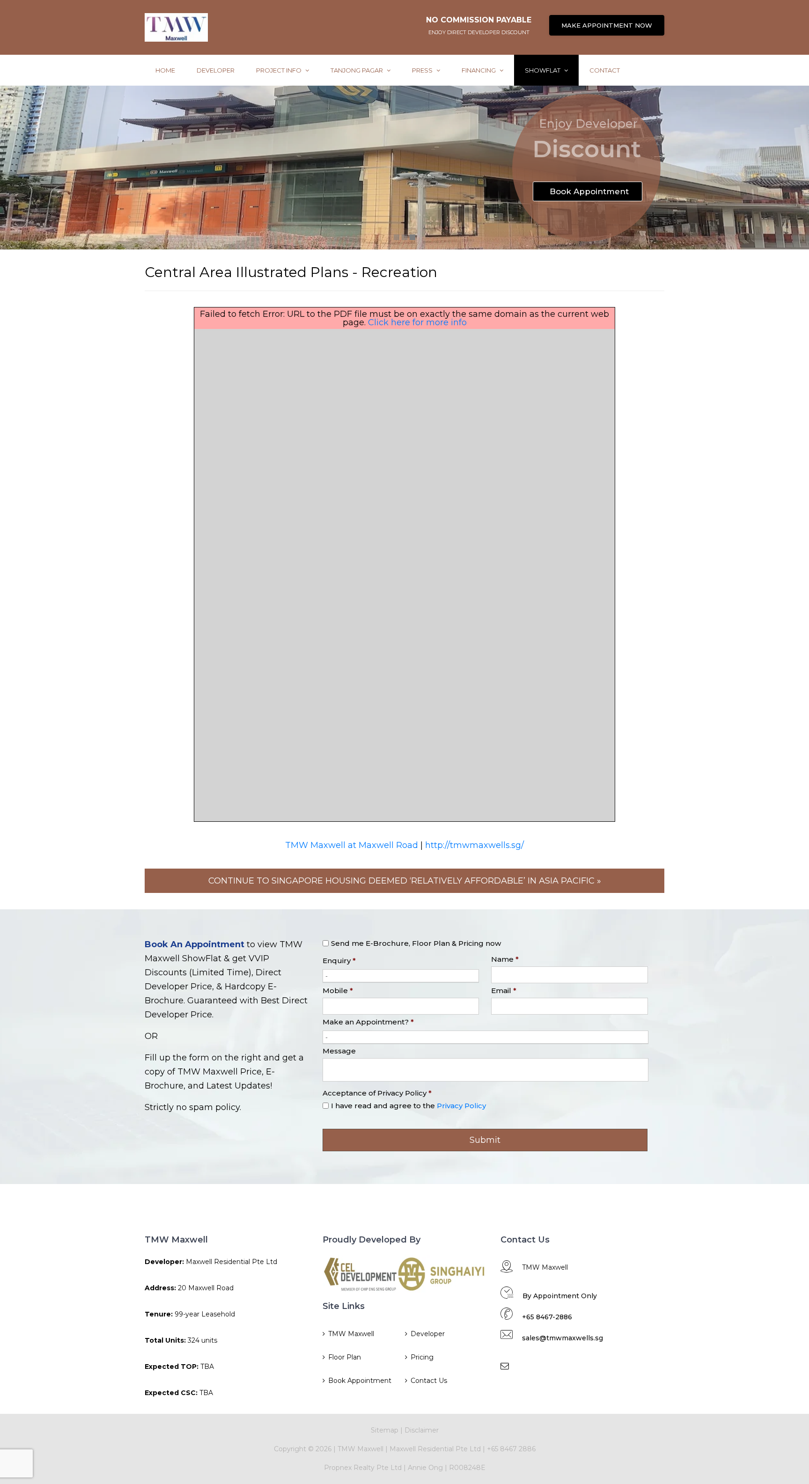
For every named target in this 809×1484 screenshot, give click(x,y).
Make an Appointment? (368, 1021)
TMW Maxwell (351, 1334)
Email (503, 990)
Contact (604, 70)
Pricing (422, 1357)
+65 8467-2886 (547, 1317)
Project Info (279, 70)
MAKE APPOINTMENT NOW (606, 25)
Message (339, 1050)
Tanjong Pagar (357, 70)
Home (165, 70)
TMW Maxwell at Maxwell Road (351, 845)
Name (505, 959)
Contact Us (429, 1380)
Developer (216, 70)
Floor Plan (344, 1357)
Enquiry (339, 960)
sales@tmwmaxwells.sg (562, 1338)
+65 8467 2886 (511, 1449)
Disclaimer (421, 1430)
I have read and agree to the (408, 1105)
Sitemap (384, 1430)
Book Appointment (359, 1380)
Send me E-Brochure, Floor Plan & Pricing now (416, 943)
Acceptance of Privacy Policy (377, 1093)
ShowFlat (543, 70)
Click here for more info (417, 322)
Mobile (338, 990)
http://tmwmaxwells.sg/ (474, 845)
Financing (479, 70)
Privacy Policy (461, 1105)
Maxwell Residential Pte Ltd (435, 1449)
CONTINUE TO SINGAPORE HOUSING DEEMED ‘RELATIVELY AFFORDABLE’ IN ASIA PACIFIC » (404, 881)
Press (423, 70)
